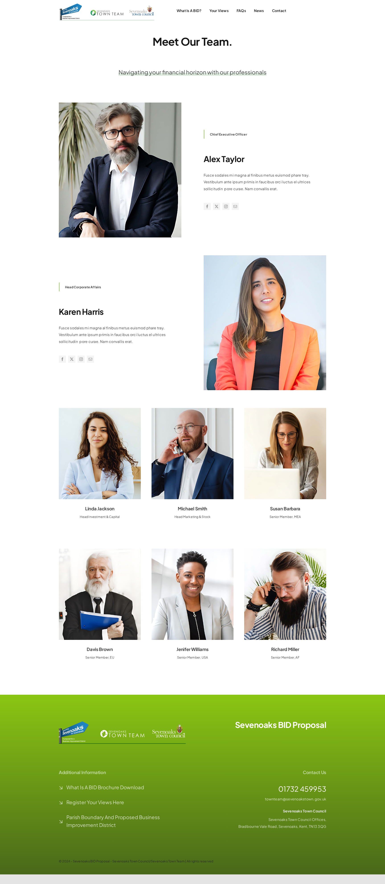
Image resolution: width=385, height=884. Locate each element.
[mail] (235, 206)
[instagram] (225, 206)
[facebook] (207, 206)
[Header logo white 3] (125, 723)
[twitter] (216, 206)
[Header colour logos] (109, 5)
